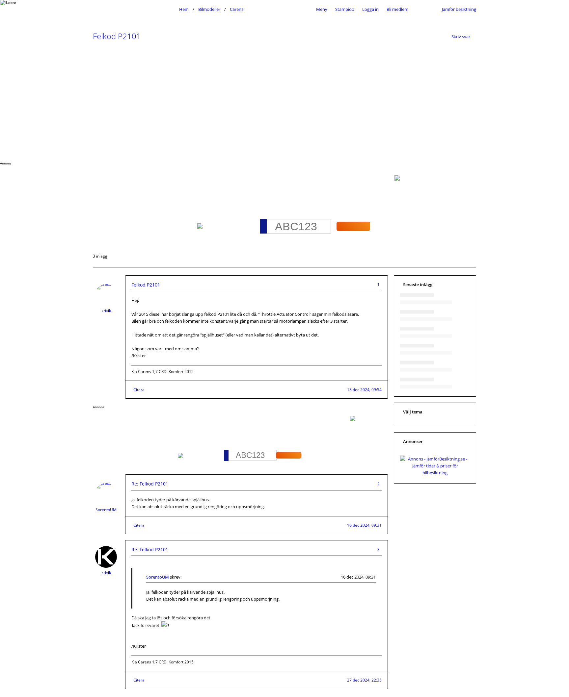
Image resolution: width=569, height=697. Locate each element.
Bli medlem (397, 9)
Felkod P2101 (117, 36)
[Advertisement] (284, 104)
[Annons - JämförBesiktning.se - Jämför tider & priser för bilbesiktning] (435, 473)
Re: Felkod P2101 (149, 484)
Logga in (370, 9)
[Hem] (134, 9)
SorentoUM (106, 509)
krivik (106, 310)
